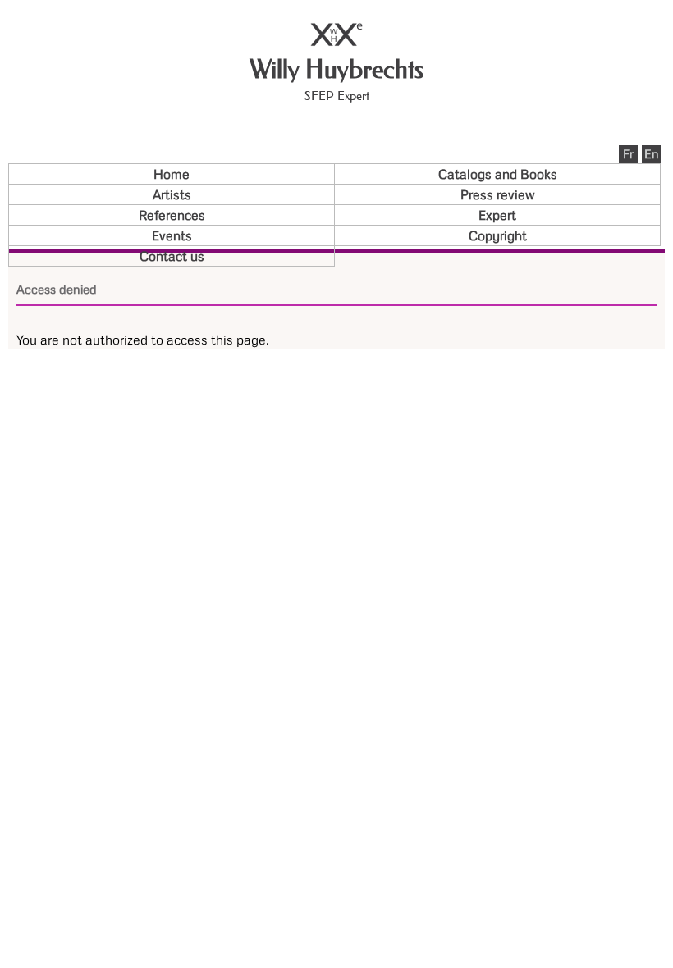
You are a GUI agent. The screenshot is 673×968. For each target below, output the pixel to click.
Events (172, 235)
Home (171, 174)
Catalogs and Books (497, 174)
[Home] (336, 42)
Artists (172, 194)
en (651, 153)
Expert (497, 215)
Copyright (498, 235)
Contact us (172, 256)
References (172, 215)
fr (628, 153)
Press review (497, 194)
